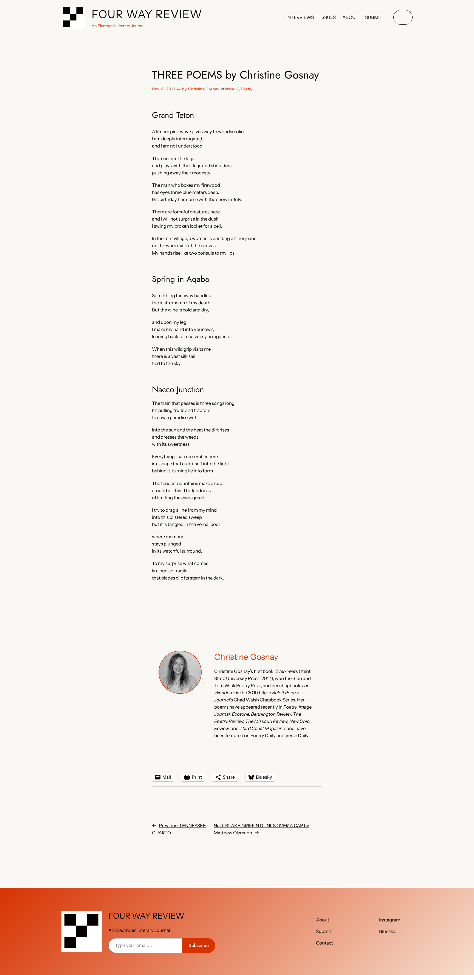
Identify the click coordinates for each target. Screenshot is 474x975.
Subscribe (199, 945)
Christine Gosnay (203, 89)
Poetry (247, 89)
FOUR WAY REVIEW (147, 14)
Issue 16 (232, 89)
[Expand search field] (403, 17)
